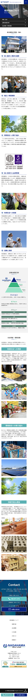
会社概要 (14, 628)
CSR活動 (14, 632)
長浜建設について (14, 620)
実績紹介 (14, 639)
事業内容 (14, 624)
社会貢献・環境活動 (7, 26)
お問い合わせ (15, 609)
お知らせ (14, 635)
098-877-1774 (15, 599)
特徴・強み (4, 19)
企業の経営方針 (5, 22)
